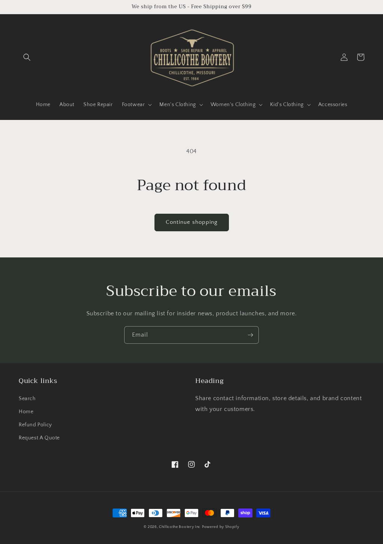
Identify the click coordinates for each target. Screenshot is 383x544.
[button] (27, 57)
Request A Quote (39, 438)
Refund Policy (35, 425)
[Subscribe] (250, 335)
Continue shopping (192, 222)
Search (27, 399)
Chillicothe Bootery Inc (179, 527)
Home (26, 412)
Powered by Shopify (220, 527)
